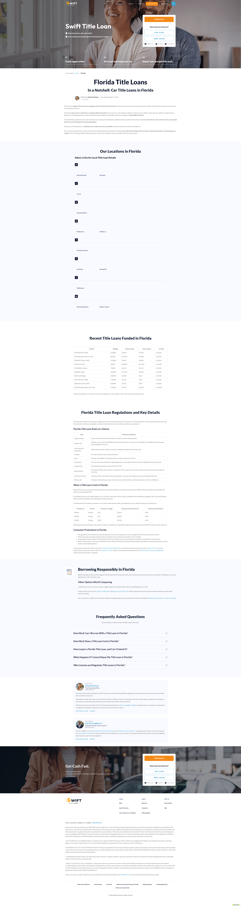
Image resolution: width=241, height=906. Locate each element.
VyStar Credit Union (103, 591)
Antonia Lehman (93, 97)
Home (77, 73)
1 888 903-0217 (152, 4)
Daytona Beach (82, 213)
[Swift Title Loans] (71, 4)
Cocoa (79, 194)
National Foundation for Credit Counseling (162, 598)
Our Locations (119, 4)
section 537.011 (152, 548)
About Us (140, 4)
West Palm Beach (82, 307)
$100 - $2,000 (159, 32)
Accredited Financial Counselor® (103, 731)
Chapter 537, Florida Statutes (111, 548)
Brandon (102, 175)
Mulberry (103, 231)
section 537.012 (107, 550)
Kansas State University (85, 733)
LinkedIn (92, 711)
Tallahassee (80, 288)
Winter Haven (104, 307)
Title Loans (107, 4)
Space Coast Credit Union (121, 591)
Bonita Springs (81, 175)
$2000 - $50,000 (159, 39)
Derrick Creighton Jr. (94, 723)
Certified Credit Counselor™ (126, 731)
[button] (118, 633)
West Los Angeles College (127, 705)
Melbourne (80, 231)
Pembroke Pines (82, 250)
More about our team (82, 711)
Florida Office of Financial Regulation (152, 550)
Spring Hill (103, 269)
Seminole (80, 269)
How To (131, 4)
